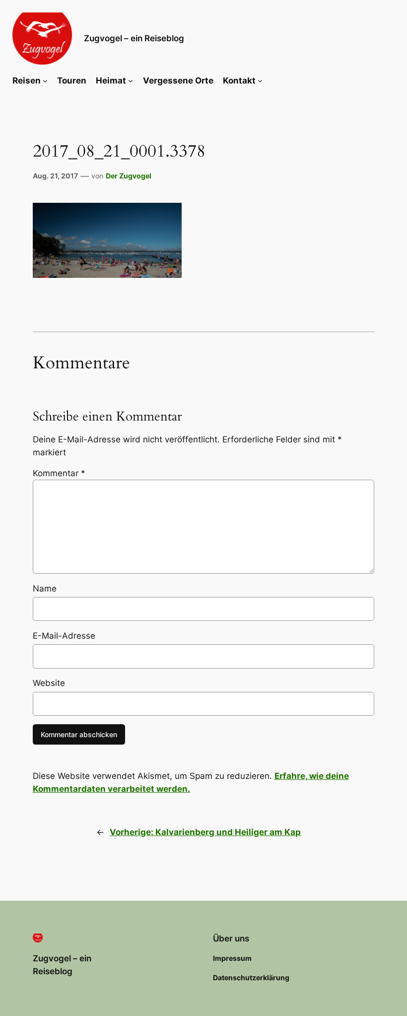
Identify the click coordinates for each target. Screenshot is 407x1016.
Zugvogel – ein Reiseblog (134, 38)
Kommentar (59, 473)
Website (49, 683)
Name (45, 588)
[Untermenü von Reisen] (45, 80)
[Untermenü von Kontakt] (260, 80)
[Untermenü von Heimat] (130, 80)
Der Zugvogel (128, 175)
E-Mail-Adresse (64, 636)
